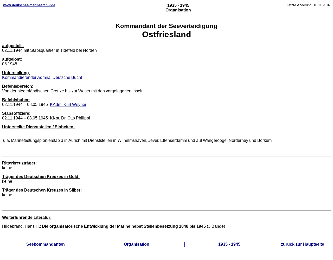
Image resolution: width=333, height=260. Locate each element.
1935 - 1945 (229, 244)
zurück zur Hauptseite (302, 244)
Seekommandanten (45, 244)
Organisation (136, 244)
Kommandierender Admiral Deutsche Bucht (42, 77)
